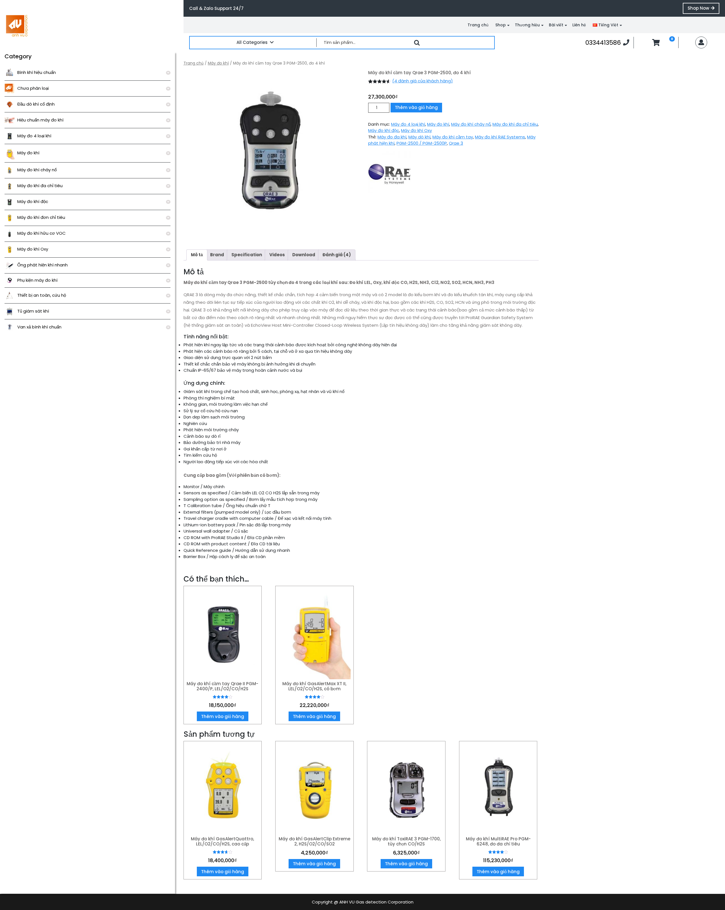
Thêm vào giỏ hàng (416, 107)
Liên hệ (579, 25)
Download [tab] (303, 255)
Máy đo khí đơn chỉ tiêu (41, 217)
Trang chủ (478, 25)
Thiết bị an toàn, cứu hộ (41, 295)
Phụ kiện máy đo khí (37, 280)
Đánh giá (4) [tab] (337, 255)
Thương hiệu (527, 25)
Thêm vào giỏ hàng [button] (222, 716)
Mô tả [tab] (197, 255)
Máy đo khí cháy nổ (37, 170)
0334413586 (607, 42)
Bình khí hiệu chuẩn (36, 72)
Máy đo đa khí (392, 137)
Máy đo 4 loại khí (34, 136)
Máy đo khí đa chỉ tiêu (40, 186)
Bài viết (556, 25)
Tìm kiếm (417, 43)
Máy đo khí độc (32, 201)
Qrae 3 (456, 143)
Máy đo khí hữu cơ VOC (41, 233)
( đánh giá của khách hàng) (422, 81)
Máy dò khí (419, 137)
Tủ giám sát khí (33, 311)
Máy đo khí (28, 153)
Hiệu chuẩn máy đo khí (40, 120)
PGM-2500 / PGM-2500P (421, 143)
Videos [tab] (277, 255)
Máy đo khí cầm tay (452, 137)
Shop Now (703, 9)
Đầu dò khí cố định (36, 104)
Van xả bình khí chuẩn (39, 327)
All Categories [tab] (252, 42)
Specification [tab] (246, 255)
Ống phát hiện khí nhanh (42, 265)
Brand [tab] (217, 255)
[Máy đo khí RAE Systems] (389, 172)
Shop (500, 25)
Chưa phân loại (33, 88)
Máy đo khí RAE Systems (500, 137)
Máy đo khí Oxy (32, 249)
